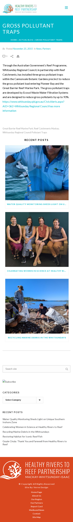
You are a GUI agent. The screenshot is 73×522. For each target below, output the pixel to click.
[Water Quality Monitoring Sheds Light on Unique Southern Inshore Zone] (37, 172)
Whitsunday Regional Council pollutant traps (25, 132)
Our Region (36, 499)
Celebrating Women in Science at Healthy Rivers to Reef (38, 271)
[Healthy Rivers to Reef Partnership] (35, 470)
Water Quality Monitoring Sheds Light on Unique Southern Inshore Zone (38, 204)
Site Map (36, 517)
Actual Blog (26, 40)
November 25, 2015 (23, 48)
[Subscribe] (9, 381)
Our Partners (36, 503)
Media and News (36, 510)
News (38, 48)
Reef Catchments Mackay (46, 128)
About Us (36, 495)
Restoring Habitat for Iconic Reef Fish (22, 436)
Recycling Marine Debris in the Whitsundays (37, 337)
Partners (46, 48)
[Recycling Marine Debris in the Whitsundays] (37, 306)
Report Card (36, 506)
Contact (36, 513)
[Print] (20, 56)
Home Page (36, 492)
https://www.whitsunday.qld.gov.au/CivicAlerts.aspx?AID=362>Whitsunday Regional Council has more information (33, 106)
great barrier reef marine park (18, 128)
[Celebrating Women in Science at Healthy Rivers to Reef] (37, 239)
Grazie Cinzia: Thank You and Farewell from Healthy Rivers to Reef (35, 443)
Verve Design (41, 487)
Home (14, 40)
